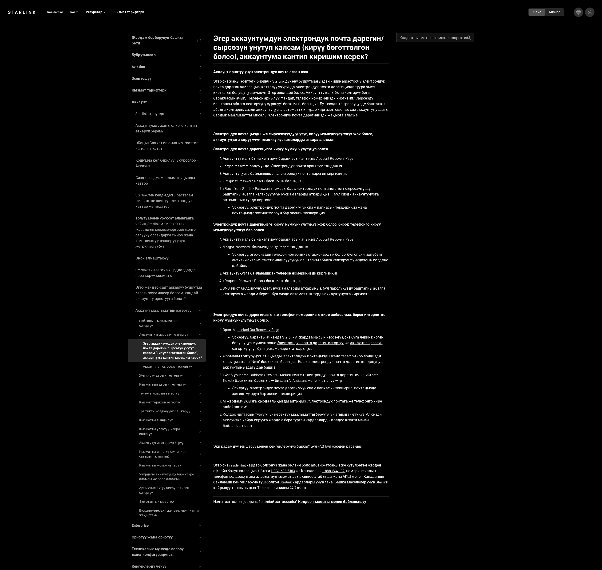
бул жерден (335, 446)
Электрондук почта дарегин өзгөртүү (310, 343)
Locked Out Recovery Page (258, 330)
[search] (469, 37)
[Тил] (578, 12)
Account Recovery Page (334, 158)
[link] (22, 12)
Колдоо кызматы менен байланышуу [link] (332, 502)
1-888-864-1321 (333, 471)
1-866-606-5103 (283, 471)
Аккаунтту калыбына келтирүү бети (338, 93)
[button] (167, 55)
